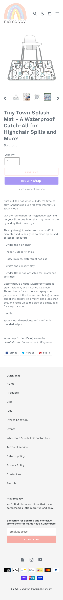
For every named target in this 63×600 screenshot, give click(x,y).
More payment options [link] (31, 189)
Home (10, 383)
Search (11, 483)
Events (11, 429)
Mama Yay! (25, 589)
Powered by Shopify (41, 589)
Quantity (9, 154)
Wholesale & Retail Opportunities (28, 438)
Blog (9, 401)
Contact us (14, 474)
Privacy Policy (16, 465)
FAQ (9, 410)
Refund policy (16, 456)
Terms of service (17, 447)
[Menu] (57, 13)
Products (13, 392)
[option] (16, 97)
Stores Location (17, 419)
